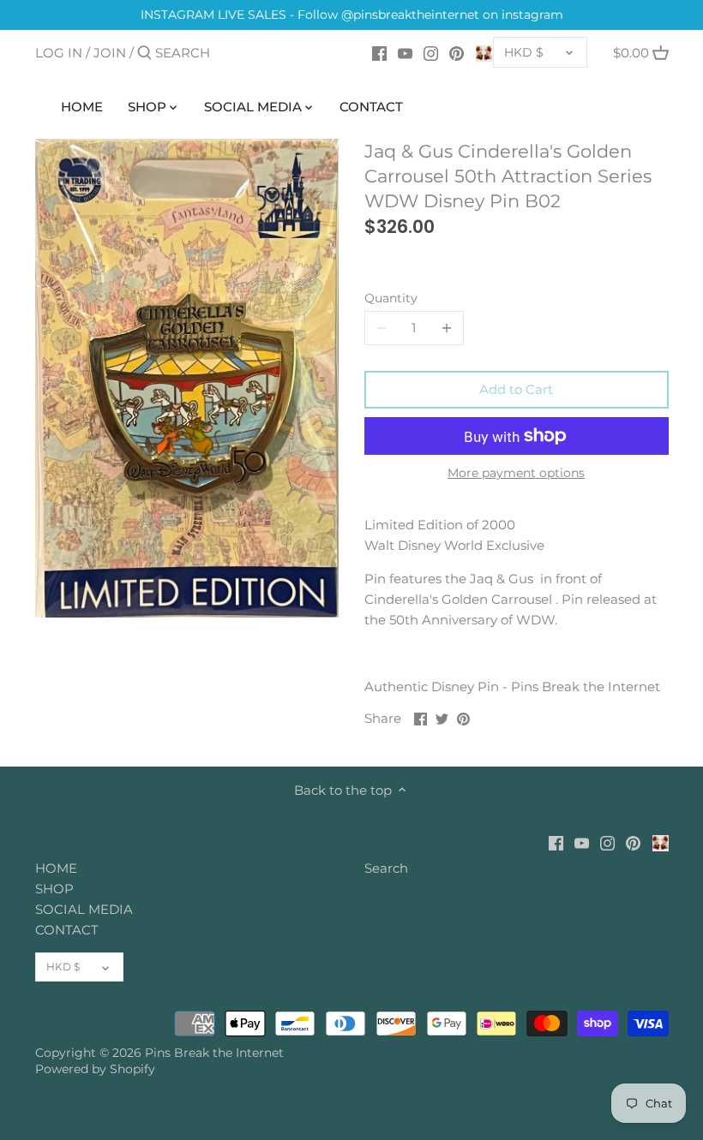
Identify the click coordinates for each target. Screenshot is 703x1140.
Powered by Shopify (95, 1069)
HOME (56, 868)
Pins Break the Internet (214, 1052)
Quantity (391, 298)
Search (386, 868)
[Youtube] (405, 52)
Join (109, 53)
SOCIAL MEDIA (84, 909)
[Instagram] (431, 52)
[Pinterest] (456, 52)
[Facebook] (379, 52)
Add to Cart (516, 389)
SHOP (54, 888)
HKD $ (524, 52)
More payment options (516, 473)
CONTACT (67, 930)
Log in (58, 53)
